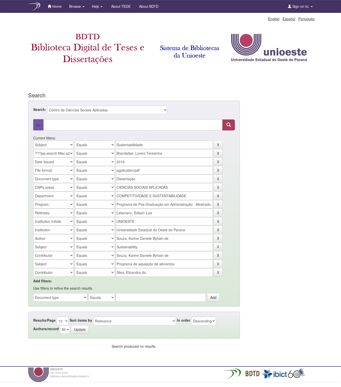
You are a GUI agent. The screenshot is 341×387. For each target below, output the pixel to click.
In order (183, 320)
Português (306, 18)
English (274, 18)
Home (56, 6)
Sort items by (81, 320)
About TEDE (120, 6)
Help (96, 6)
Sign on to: (300, 6)
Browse (75, 6)
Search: (39, 109)
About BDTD (148, 6)
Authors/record (46, 328)
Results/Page (44, 320)
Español (289, 18)
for (38, 124)
